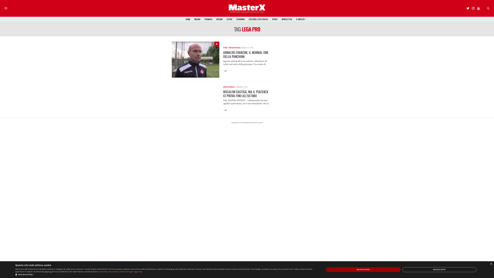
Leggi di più (138, 272)
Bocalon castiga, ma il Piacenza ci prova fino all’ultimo (245, 93)
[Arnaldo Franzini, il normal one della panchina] (195, 60)
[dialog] (247, 269)
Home (188, 19)
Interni (219, 19)
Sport (275, 19)
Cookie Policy (103, 272)
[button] (165, 274)
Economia (240, 19)
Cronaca (208, 19)
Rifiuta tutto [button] (439, 269)
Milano (197, 19)
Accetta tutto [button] (363, 269)
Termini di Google (126, 272)
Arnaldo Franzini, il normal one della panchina (245, 54)
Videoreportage (235, 47)
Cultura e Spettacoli (258, 19)
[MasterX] (247, 8)
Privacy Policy (114, 272)
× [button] (491, 264)
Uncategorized (229, 86)
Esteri (229, 19)
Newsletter (287, 19)
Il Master (300, 19)
